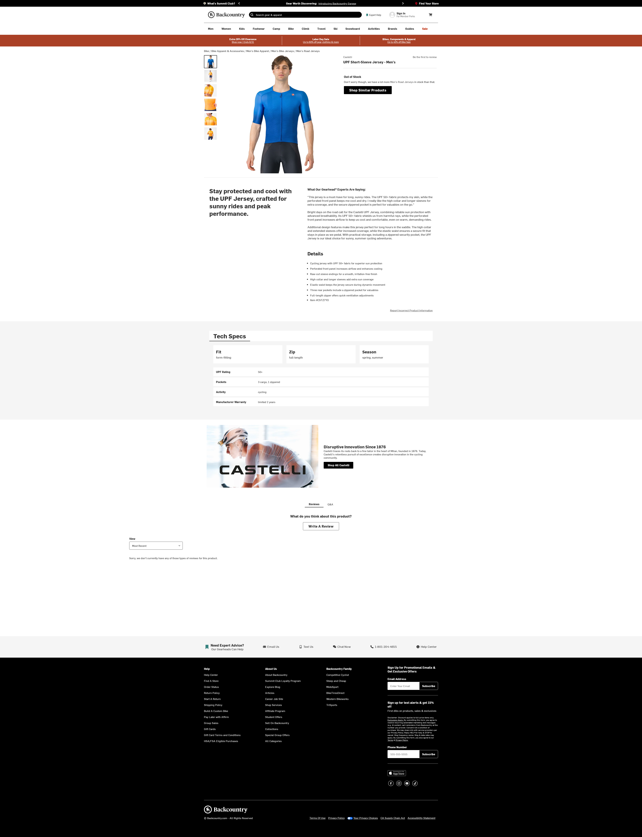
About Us (271, 669)
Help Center (211, 674)
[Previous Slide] (239, 3)
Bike (206, 51)
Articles (269, 692)
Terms (390, 740)
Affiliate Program (275, 710)
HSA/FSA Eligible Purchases (221, 741)
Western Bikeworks (337, 698)
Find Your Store (429, 3)
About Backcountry (276, 674)
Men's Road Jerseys (308, 51)
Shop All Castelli (338, 465)
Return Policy (212, 692)
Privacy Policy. (402, 740)
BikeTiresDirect (335, 692)
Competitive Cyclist (337, 674)
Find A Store (211, 680)
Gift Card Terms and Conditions (222, 735)
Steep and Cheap (336, 680)
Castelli (347, 57)
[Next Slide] (403, 3)
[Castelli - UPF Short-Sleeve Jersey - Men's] (210, 61)
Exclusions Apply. (396, 720)
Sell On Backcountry (277, 722)
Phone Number (397, 747)
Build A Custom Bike (216, 710)
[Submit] (252, 14)
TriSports (331, 704)
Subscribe (428, 686)
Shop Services (273, 704)
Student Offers (273, 716)
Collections (271, 729)
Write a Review (321, 526)
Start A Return (212, 698)
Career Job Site (274, 698)
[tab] (229, 336)
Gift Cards (210, 729)
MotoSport (332, 686)
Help (207, 669)
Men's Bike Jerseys (282, 51)
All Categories (273, 741)
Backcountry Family (339, 669)
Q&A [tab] (330, 504)
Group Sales (211, 722)
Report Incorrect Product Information (411, 310)
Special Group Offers (277, 735)
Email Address (397, 679)
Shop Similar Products (367, 90)
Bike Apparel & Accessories (227, 51)
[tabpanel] (321, 375)
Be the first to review (425, 57)
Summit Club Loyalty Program (283, 680)
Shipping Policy (213, 704)
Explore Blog (272, 686)
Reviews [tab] (314, 504)
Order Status (211, 686)
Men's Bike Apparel (257, 51)
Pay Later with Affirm (216, 716)
